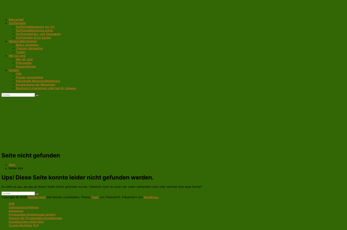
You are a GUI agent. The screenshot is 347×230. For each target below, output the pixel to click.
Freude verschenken (29, 77)
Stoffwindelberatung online (34, 30)
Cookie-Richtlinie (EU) (24, 225)
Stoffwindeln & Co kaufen (33, 37)
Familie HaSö (37, 197)
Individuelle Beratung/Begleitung (38, 81)
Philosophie (24, 63)
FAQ (18, 73)
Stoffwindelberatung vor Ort (35, 27)
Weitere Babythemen (23, 41)
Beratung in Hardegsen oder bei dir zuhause (46, 88)
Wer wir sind (17, 55)
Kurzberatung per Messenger (35, 84)
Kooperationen (26, 66)
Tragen (20, 52)
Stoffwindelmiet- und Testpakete (38, 34)
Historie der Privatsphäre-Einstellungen (35, 218)
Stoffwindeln (17, 23)
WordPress (151, 197)
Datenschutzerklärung (24, 207)
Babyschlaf (16, 19)
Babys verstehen (27, 45)
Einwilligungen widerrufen (26, 222)
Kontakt (14, 70)
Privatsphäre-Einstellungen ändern (32, 214)
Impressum (16, 211)
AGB (11, 203)
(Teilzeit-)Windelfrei (29, 48)
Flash (95, 197)
